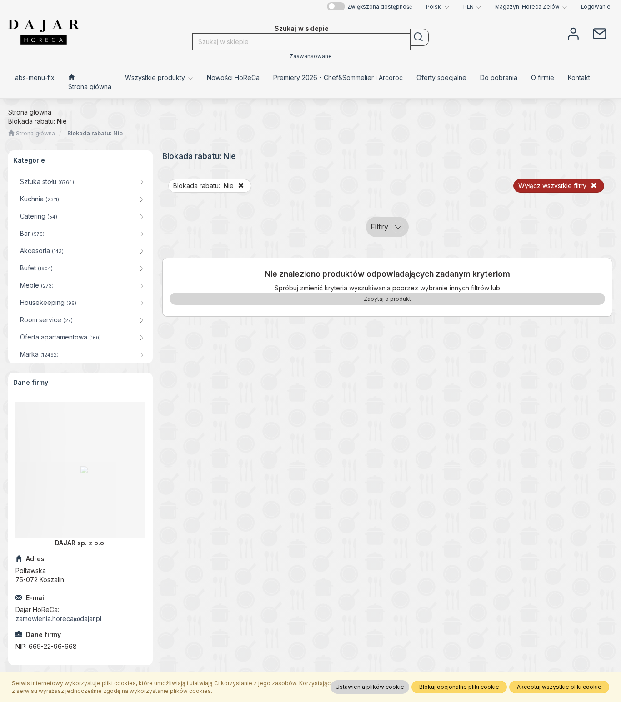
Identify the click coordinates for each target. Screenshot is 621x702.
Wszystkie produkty (156, 77)
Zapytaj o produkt (387, 298)
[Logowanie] (573, 32)
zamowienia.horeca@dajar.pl (58, 618)
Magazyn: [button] (527, 7)
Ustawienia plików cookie (370, 686)
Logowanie (596, 7)
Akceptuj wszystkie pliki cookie (559, 686)
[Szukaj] (419, 37)
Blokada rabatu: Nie (95, 133)
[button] (437, 7)
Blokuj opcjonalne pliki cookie (459, 686)
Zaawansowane (311, 56)
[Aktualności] (599, 32)
